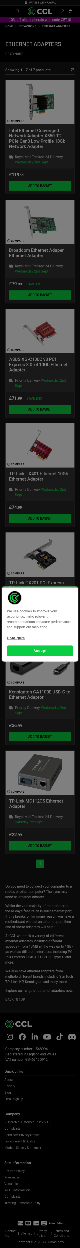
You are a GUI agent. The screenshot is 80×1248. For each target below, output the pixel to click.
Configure (16, 638)
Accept (40, 651)
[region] (40, 624)
